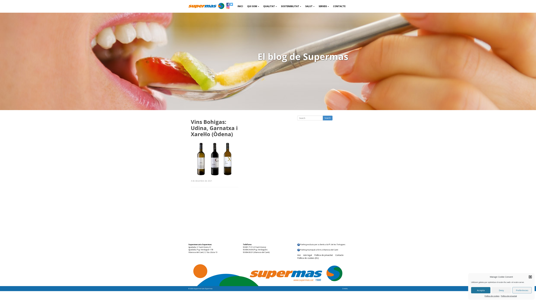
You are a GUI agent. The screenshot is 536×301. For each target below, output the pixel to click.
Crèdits (345, 288)
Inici (240, 6)
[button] (530, 276)
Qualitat (269, 6)
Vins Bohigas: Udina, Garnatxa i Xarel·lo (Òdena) (214, 128)
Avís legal (307, 255)
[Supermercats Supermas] (206, 6)
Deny (501, 290)
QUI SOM (252, 6)
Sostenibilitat (290, 6)
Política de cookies (492, 296)
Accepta (481, 290)
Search (328, 118)
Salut (309, 6)
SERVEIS (323, 6)
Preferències (522, 290)
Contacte (339, 6)
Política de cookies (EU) (308, 258)
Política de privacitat (509, 296)
